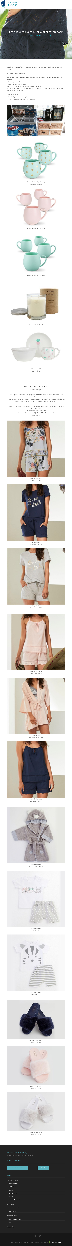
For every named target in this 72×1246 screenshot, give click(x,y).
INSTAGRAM (43, 1168)
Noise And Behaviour (14, 1200)
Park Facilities (12, 1187)
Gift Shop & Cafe (13, 1193)
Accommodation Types (15, 1219)
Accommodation (12, 1215)
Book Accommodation (15, 1208)
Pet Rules (11, 1196)
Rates (10, 1222)
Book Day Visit (12, 1211)
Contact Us (10, 1227)
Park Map (11, 1190)
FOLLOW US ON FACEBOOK (17, 1168)
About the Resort (12, 1180)
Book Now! (10, 1204)
